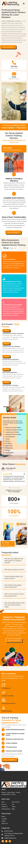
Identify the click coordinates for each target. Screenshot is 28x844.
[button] (23, 3)
